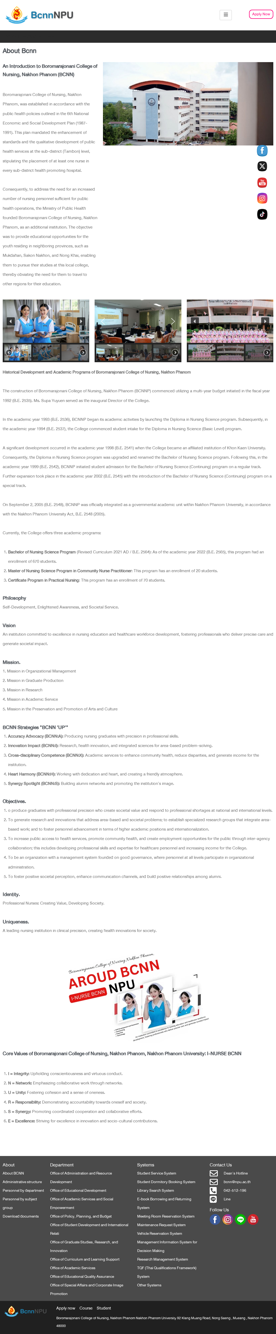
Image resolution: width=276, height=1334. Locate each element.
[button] (11, 321)
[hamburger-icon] (226, 15)
